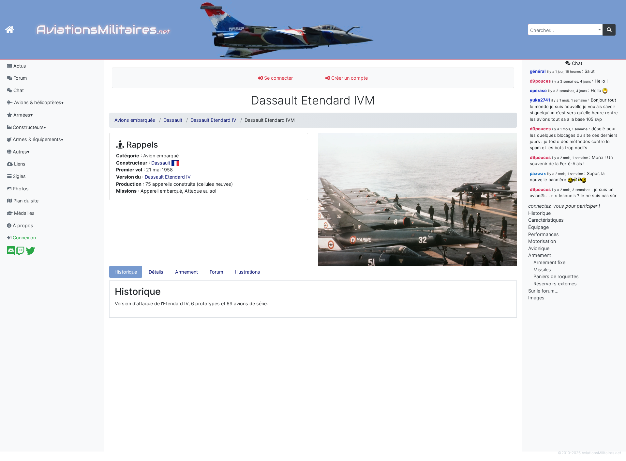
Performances (543, 234)
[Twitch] (20, 252)
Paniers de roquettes (556, 276)
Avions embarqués (134, 120)
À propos (22, 225)
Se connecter (278, 78)
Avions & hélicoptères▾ (38, 102)
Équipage (538, 227)
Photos (20, 188)
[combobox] (565, 29)
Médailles (24, 213)
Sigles (18, 176)
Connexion (23, 237)
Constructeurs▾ (28, 127)
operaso (538, 90)
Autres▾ (20, 151)
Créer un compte (349, 78)
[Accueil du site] (9, 30)
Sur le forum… (543, 291)
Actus (19, 66)
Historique (125, 272)
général (538, 71)
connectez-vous (546, 206)
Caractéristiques (546, 220)
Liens (19, 164)
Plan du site (25, 200)
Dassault (172, 120)
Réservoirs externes (555, 283)
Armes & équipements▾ (37, 139)
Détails (156, 272)
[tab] (125, 272)
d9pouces (540, 81)
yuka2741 (540, 100)
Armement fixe (549, 262)
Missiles (542, 269)
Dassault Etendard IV (213, 120)
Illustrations (247, 272)
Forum (19, 78)
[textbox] (563, 30)
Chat (18, 90)
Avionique (538, 248)
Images (536, 297)
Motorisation (542, 241)
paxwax (538, 173)
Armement (186, 272)
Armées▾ (22, 115)
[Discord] (11, 252)
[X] (30, 252)
